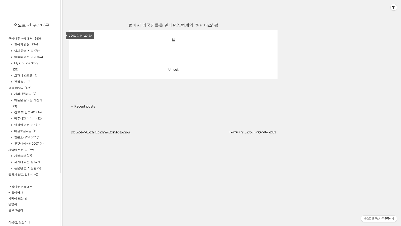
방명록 (12, 204)
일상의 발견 (25, 44)
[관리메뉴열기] (394, 7)
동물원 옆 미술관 (27, 168)
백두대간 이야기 (27, 118)
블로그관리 (15, 210)
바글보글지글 (25, 131)
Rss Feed (76, 132)
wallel (272, 132)
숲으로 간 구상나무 (31, 25)
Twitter (91, 132)
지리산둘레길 (24, 93)
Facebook (102, 132)
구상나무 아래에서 (24, 38)
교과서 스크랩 (25, 75)
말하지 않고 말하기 (23, 174)
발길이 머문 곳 (26, 124)
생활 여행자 (20, 88)
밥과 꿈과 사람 (26, 50)
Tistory (248, 132)
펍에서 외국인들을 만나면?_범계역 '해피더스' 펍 (173, 25)
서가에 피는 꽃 (26, 162)
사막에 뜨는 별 (21, 150)
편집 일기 (22, 81)
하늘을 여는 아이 (28, 57)
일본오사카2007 (27, 137)
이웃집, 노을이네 (19, 222)
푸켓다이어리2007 (28, 143)
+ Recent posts (83, 106)
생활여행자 (15, 192)
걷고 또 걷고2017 (27, 112)
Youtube (114, 132)
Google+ (125, 132)
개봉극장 (22, 155)
